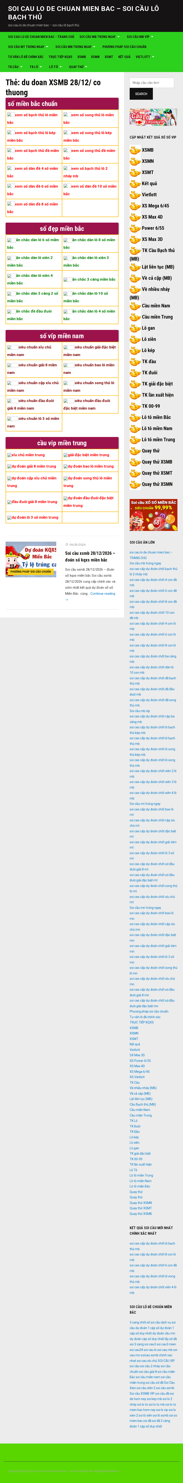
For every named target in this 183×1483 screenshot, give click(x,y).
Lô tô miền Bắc (156, 417)
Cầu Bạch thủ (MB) (143, 1104)
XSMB (81, 57)
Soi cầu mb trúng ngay (97, 37)
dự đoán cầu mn (163, 1333)
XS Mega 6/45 (155, 206)
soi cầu (134, 1366)
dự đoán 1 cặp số (147, 1328)
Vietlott (143, 57)
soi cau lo (150, 1350)
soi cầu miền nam (148, 1377)
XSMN (95, 57)
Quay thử (76, 67)
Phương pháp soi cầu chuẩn (124, 47)
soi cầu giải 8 (148, 1371)
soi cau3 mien (166, 1344)
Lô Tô (53, 67)
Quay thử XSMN (157, 484)
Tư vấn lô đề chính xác (26, 57)
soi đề (147, 1421)
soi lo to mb (157, 1404)
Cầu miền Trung (157, 317)
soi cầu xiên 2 (146, 1388)
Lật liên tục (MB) (158, 267)
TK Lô (34, 67)
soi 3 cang (137, 1344)
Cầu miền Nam (156, 306)
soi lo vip (162, 1410)
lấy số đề (171, 1339)
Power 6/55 (153, 228)
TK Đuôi (135, 1126)
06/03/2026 (77, 544)
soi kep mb (154, 1399)
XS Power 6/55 (140, 1061)
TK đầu (149, 361)
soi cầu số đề (154, 1382)
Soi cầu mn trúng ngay (73, 47)
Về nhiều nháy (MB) (143, 1088)
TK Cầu (13, 67)
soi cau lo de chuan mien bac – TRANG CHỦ (41, 37)
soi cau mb (165, 1350)
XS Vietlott (137, 1077)
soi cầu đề (162, 1393)
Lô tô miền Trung (158, 439)
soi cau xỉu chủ (147, 1361)
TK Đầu (135, 1131)
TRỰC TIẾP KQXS (60, 57)
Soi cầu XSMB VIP (142, 1393)
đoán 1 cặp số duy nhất (146, 1426)
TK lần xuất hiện (158, 395)
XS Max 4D (152, 217)
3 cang (134, 1322)
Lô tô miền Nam (157, 428)
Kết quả (124, 57)
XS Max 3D (152, 239)
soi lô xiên (145, 1415)
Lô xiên (149, 339)
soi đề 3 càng (161, 1421)
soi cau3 (150, 1344)
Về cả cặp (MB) (157, 278)
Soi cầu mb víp (138, 37)
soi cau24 (136, 1350)
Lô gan (148, 328)
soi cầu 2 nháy (150, 1366)
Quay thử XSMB (157, 462)
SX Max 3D (137, 1055)
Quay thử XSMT (157, 473)
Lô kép (148, 350)
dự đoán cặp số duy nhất (147, 1339)
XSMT (109, 57)
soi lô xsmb (160, 1415)
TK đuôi (149, 372)
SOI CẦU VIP (166, 1361)
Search (141, 94)
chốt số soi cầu (150, 1322)
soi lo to (142, 1404)
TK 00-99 (151, 406)
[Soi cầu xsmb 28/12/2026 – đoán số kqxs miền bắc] (31, 559)
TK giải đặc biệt (157, 384)
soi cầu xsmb (165, 1388)
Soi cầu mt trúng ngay (26, 47)
